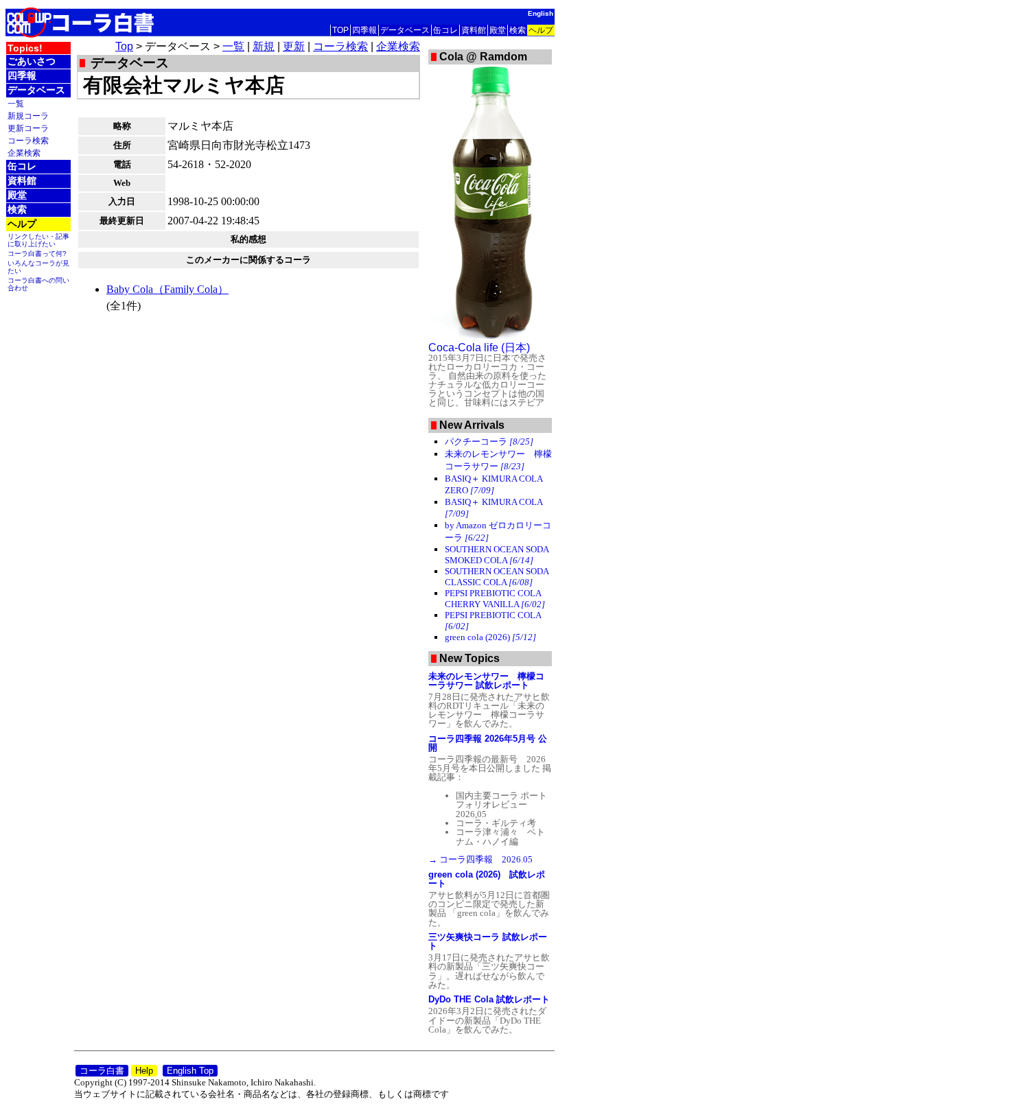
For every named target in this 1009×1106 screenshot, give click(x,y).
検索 (517, 30)
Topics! (25, 48)
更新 (294, 46)
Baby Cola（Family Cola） (167, 289)
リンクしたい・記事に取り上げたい (38, 240)
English (540, 13)
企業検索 (24, 152)
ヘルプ (541, 30)
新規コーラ (28, 115)
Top (124, 46)
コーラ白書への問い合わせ (38, 284)
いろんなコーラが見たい (38, 266)
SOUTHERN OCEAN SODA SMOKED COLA (496, 554)
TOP (340, 30)
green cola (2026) (490, 637)
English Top (190, 1071)
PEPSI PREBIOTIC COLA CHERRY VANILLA (495, 598)
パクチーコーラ (489, 441)
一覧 (16, 103)
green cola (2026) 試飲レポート (486, 879)
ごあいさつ (32, 61)
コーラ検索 (28, 140)
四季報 (364, 30)
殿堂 (497, 30)
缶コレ (445, 30)
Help (144, 1071)
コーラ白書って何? (37, 253)
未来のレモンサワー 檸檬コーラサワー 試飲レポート (486, 680)
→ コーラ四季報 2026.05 (480, 859)
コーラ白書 (102, 1071)
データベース (405, 30)
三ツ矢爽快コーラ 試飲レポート (487, 941)
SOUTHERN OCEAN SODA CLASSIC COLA (496, 576)
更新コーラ (28, 127)
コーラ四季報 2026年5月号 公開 (487, 743)
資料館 (473, 30)
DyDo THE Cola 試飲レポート (489, 999)
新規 (264, 46)
